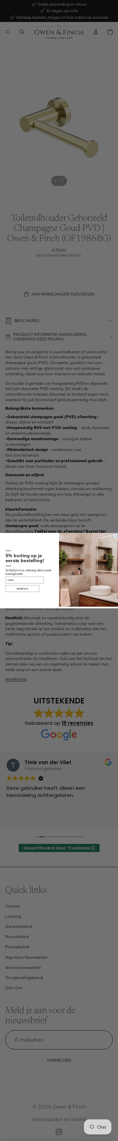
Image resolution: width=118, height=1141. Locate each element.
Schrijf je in (22, 588)
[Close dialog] (115, 536)
